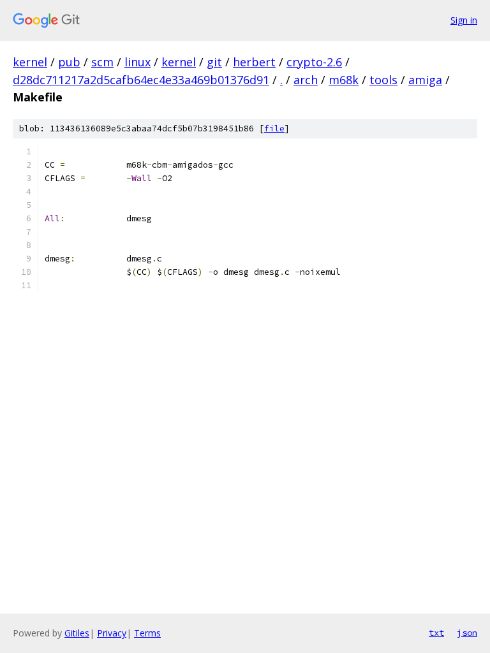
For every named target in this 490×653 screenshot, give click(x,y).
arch (305, 79)
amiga (425, 79)
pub (69, 62)
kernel (30, 62)
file (274, 128)
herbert (254, 62)
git (214, 62)
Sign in (463, 20)
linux (137, 62)
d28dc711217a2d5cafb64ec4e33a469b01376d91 (141, 79)
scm (102, 62)
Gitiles (76, 633)
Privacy (111, 633)
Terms (147, 633)
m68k (344, 79)
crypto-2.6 (314, 62)
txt (436, 632)
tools (383, 79)
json (467, 632)
